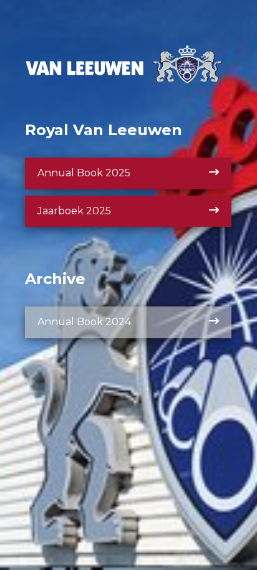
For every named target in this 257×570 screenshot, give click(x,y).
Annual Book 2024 (84, 322)
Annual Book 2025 (83, 173)
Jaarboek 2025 (74, 211)
